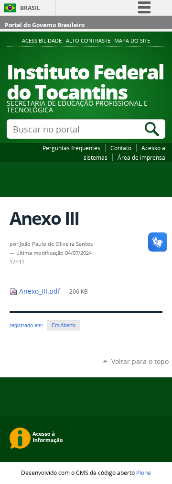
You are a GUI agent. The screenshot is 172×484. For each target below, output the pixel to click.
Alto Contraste (88, 40)
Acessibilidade (42, 40)
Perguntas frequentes (71, 148)
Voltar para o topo (140, 361)
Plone (143, 472)
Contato (120, 148)
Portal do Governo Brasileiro (45, 25)
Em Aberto (63, 325)
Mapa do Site (132, 40)
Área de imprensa (141, 157)
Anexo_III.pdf (39, 291)
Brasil (30, 8)
